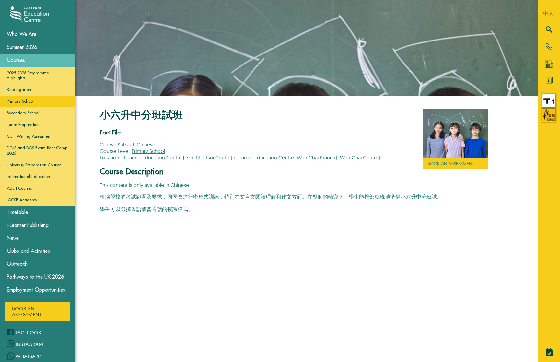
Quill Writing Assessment (29, 136)
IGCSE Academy (22, 200)
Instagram (29, 344)
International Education (28, 176)
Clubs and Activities (28, 251)
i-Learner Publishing (28, 225)
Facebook (28, 332)
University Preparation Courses (34, 165)
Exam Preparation (23, 125)
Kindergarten (19, 90)
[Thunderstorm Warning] (548, 119)
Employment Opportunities (36, 290)
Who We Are (21, 34)
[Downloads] (549, 82)
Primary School (20, 101)
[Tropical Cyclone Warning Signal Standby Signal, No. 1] (548, 105)
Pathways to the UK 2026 (35, 277)
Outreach (17, 264)
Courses (16, 60)
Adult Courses (19, 188)
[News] (548, 64)
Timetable (17, 212)
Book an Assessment (26, 311)
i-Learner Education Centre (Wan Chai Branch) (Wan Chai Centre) (307, 157)
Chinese (146, 144)
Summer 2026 (22, 47)
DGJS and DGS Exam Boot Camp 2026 (37, 150)
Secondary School (23, 113)
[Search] (549, 30)
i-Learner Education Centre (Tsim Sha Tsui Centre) (177, 157)
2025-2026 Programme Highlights (28, 75)
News (13, 238)
